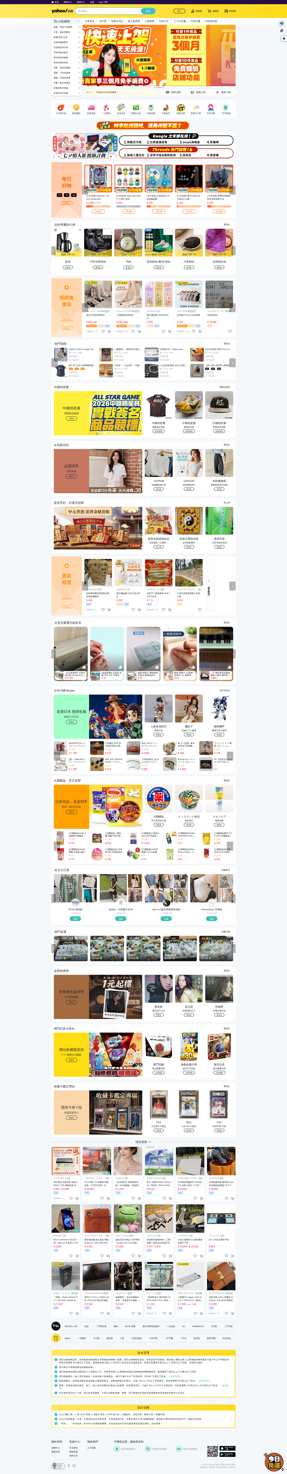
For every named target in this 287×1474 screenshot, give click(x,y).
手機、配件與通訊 (62, 82)
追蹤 (75, 918)
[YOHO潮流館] (75, 903)
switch (67, 1338)
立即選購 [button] (158, 1072)
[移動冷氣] (128, 139)
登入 (179, 11)
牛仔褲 (96, 1338)
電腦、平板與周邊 (62, 77)
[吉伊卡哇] (159, 152)
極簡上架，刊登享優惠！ (107, 92)
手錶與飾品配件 (61, 52)
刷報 (55, 1326)
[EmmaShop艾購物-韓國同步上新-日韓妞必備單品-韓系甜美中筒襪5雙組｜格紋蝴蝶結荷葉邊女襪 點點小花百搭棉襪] (226, 881)
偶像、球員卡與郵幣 (63, 27)
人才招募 (91, 1447)
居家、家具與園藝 (62, 67)
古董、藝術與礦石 (62, 32)
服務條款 (203, 1467)
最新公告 (73, 1455)
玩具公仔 (164, 21)
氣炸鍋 (110, 1338)
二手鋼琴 (82, 1338)
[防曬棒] (220, 139)
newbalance (198, 1326)
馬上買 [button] (158, 547)
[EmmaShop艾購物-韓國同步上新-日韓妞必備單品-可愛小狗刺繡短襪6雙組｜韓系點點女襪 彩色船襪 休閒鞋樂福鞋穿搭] (204, 888)
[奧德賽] (220, 152)
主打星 (102, 21)
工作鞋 (214, 1326)
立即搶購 (98, 211)
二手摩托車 (101, 1326)
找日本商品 (224, 690)
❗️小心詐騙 (179, 21)
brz (183, 1326)
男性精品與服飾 (61, 57)
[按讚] (84, 667)
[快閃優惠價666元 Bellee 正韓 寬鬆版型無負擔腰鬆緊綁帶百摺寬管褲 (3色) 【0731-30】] (135, 895)
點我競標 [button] (158, 431)
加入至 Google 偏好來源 (282, 31)
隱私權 (211, 1467)
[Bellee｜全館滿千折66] (121, 903)
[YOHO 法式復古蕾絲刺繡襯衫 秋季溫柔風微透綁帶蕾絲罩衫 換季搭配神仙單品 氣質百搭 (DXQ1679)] (90, 881)
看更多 (227, 224)
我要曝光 (66, 203)
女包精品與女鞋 (61, 47)
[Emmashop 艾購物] (212, 903)
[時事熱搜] (143, 125)
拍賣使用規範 (221, 1467)
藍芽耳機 (211, 1338)
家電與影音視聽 (61, 87)
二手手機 (169, 1338)
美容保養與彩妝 (61, 62)
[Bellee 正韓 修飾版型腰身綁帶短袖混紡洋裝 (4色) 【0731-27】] (113, 888)
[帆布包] (189, 152)
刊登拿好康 (211, 21)
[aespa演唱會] (189, 139)
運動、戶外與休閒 (62, 72)
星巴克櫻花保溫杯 (151, 1326)
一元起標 (171, 1326)
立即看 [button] (71, 418)
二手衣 (183, 1338)
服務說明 (55, 1451)
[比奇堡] (159, 139)
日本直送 (89, 21)
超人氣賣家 (134, 21)
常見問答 (73, 1447)
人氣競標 (149, 21)
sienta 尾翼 (130, 1326)
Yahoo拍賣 (62, 11)
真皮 (87, 1326)
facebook (68, 1465)
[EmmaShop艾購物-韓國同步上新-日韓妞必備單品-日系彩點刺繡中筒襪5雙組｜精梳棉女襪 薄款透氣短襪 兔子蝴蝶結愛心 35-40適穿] (226, 895)
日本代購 (195, 21)
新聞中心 (55, 1447)
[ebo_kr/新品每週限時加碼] (166, 903)
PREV (53, 250)
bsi (58, 1465)
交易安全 (232, 1467)
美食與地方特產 (61, 93)
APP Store (227, 1448)
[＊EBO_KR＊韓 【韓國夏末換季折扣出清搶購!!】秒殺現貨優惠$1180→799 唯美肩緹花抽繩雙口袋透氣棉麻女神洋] (181, 895)
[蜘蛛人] (128, 152)
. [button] (71, 534)
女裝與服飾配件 (61, 42)
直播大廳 (226, 931)
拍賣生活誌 (117, 21)
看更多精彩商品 (209, 588)
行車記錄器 (136, 1338)
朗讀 (282, 23)
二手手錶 (228, 1326)
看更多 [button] (71, 476)
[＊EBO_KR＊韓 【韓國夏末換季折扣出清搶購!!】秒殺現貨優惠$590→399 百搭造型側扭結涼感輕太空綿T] (181, 881)
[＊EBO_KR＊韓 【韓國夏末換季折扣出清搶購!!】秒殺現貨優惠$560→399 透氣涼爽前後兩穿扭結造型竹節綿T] (159, 888)
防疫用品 (227, 1338)
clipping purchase (109, 331)
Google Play (227, 1454)
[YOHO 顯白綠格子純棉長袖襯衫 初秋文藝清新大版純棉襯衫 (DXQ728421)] (68, 888)
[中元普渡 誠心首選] (159, 55)
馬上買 (227, 502)
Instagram (74, 1465)
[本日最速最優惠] (274, 1462)
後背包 (197, 1338)
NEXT (233, 250)
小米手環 (153, 1338)
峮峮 (116, 1326)
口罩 (122, 1338)
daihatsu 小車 (71, 1326)
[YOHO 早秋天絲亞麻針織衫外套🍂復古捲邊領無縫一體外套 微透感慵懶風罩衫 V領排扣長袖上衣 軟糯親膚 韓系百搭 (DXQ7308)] (90, 895)
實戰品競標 (224, 386)
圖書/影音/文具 (61, 37)
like (103, 331)
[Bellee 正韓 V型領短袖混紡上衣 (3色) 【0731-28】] (135, 881)
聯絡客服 (73, 1451)
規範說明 (174, 1376)
